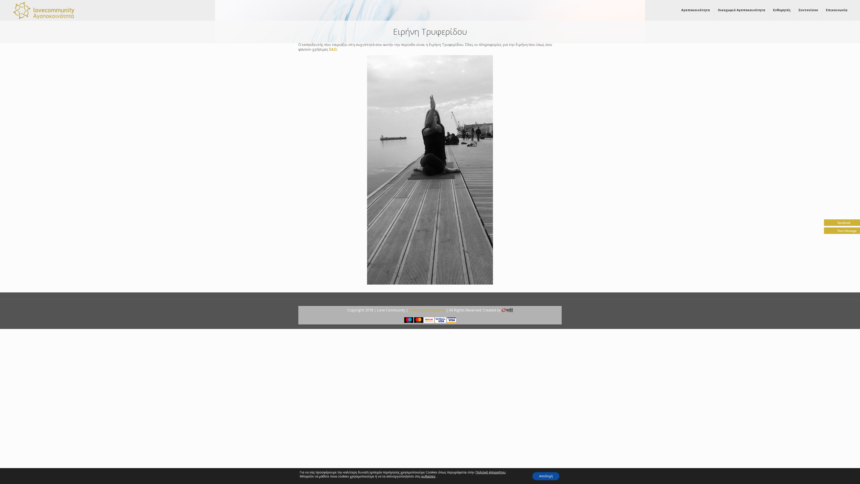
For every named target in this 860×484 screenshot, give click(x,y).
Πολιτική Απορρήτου (427, 310)
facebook (843, 222)
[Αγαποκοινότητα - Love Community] (44, 10)
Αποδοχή (546, 476)
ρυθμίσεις (428, 476)
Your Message (847, 231)
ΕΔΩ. (333, 49)
